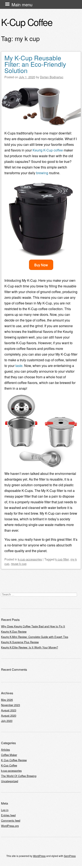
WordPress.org (10, 826)
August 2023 (8, 710)
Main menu (22, 4)
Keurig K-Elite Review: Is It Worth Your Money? (29, 647)
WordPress (39, 856)
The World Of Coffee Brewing (18, 776)
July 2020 (6, 721)
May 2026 (7, 700)
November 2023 (10, 705)
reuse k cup (18, 563)
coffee (58, 150)
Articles (5, 750)
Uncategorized (9, 781)
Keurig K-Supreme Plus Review (20, 642)
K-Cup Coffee (26, 22)
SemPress (70, 856)
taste (18, 365)
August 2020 (8, 715)
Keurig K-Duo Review (13, 632)
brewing (42, 172)
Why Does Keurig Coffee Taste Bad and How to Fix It (33, 626)
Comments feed (10, 820)
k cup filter (62, 559)
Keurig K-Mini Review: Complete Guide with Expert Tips (34, 637)
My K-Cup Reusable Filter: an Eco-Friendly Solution (35, 64)
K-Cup (43, 150)
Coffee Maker (9, 755)
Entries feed (8, 815)
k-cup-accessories (30, 559)
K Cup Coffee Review (14, 760)
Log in (4, 810)
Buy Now (41, 264)
